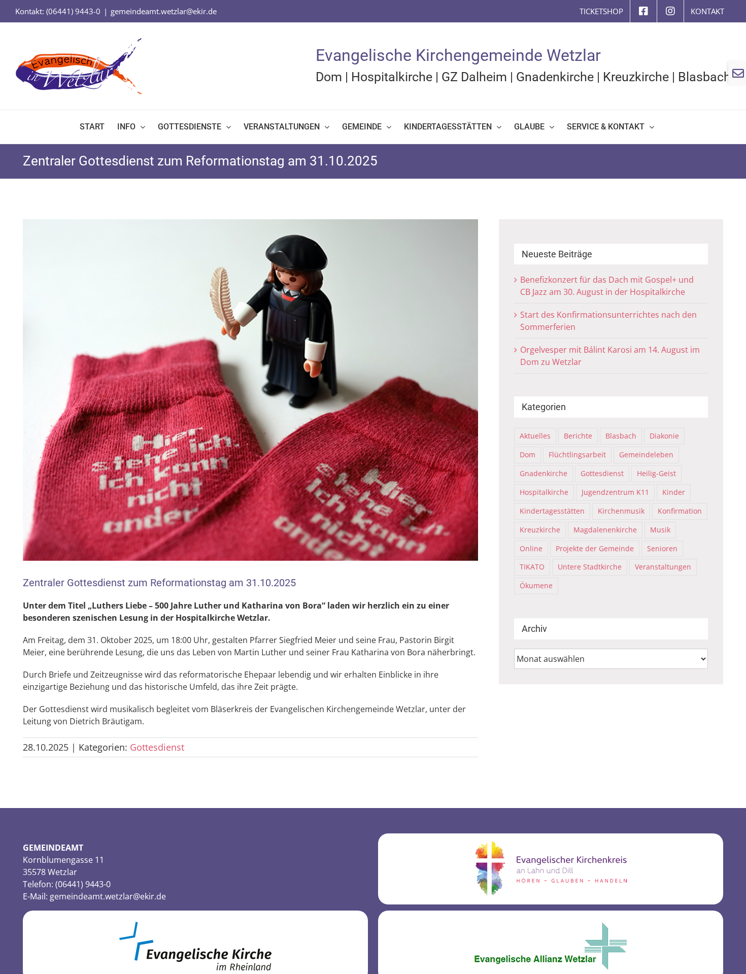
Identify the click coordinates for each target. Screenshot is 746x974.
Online (531, 548)
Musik (660, 529)
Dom (329, 77)
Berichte (578, 436)
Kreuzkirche (636, 77)
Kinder (673, 492)
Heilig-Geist (656, 473)
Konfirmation (680, 511)
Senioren (662, 548)
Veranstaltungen (663, 567)
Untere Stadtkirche (590, 567)
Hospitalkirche (391, 77)
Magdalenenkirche (605, 529)
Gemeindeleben (646, 454)
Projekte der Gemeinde (595, 548)
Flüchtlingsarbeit (577, 454)
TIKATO (532, 567)
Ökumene (536, 585)
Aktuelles (535, 436)
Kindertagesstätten (552, 511)
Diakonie (664, 436)
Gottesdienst (157, 747)
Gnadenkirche (555, 77)
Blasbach (704, 77)
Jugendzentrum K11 (615, 492)
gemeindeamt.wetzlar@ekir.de (164, 11)
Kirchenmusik (621, 511)
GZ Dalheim (474, 77)
